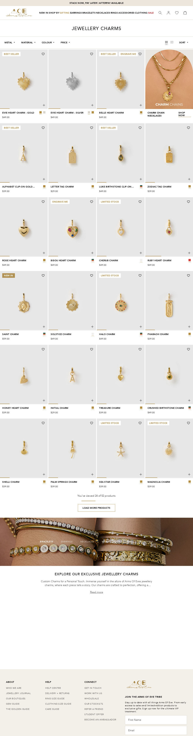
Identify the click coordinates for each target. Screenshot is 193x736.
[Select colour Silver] (44, 112)
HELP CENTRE (53, 688)
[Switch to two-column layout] (172, 42)
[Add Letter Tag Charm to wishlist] (91, 128)
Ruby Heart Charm (160, 260)
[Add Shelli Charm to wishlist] (43, 423)
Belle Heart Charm (111, 112)
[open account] (168, 13)
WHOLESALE (91, 698)
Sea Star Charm (109, 481)
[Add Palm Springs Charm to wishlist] (91, 423)
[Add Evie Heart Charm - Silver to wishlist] (91, 54)
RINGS (114, 12)
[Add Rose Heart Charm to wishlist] (43, 201)
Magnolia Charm (159, 481)
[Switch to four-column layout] (166, 42)
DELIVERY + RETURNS (57, 693)
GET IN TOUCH (92, 688)
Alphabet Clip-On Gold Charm (17, 186)
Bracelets (46, 541)
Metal (8, 42)
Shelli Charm (10, 481)
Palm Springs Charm (64, 481)
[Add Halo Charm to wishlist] (140, 275)
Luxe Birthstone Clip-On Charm (115, 186)
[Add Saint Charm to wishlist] (43, 275)
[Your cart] (185, 13)
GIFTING (65, 12)
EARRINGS (76, 12)
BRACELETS (89, 12)
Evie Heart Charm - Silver (67, 112)
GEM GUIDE (12, 703)
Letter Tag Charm (62, 186)
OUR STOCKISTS (93, 703)
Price (64, 42)
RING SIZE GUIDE (55, 698)
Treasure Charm (109, 407)
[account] (168, 13)
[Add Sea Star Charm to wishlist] (140, 423)
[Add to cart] (44, 105)
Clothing (146, 541)
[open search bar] (160, 13)
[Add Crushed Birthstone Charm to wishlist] (188, 349)
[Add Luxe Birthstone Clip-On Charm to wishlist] (140, 128)
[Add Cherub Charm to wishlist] (140, 201)
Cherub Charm (108, 260)
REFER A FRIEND (93, 709)
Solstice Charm (61, 334)
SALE (151, 12)
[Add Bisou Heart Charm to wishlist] (91, 201)
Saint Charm (10, 334)
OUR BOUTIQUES (16, 698)
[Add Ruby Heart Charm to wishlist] (188, 201)
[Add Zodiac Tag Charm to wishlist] (188, 128)
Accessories (125, 541)
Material (27, 42)
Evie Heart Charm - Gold (18, 112)
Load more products (96, 507)
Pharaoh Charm (158, 334)
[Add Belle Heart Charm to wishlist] (140, 54)
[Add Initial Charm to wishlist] (91, 349)
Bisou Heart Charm (63, 260)
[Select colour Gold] (40, 112)
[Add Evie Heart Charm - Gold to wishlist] (43, 54)
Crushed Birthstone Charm (166, 407)
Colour (47, 42)
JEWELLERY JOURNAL (18, 693)
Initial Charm (59, 407)
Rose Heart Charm (14, 260)
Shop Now (181, 114)
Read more (96, 592)
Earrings (67, 541)
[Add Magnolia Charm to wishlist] (188, 423)
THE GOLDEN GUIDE (18, 709)
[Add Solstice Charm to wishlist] (91, 275)
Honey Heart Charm (15, 407)
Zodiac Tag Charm (160, 186)
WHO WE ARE (13, 688)
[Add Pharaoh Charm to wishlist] (188, 275)
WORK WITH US (93, 693)
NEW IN (43, 12)
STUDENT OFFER (94, 714)
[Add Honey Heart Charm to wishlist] (43, 349)
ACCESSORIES (126, 12)
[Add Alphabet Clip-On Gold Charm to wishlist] (43, 128)
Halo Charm (107, 334)
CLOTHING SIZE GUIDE (58, 703)
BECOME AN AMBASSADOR (100, 719)
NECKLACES (103, 12)
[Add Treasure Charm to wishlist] (140, 349)
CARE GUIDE (52, 709)
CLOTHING (141, 12)
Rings (105, 541)
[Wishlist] (177, 13)
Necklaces (87, 541)
